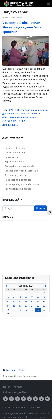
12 (20, 301)
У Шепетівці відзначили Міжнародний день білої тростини (22, 27)
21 (32, 305)
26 (20, 310)
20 (26, 305)
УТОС (13, 110)
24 (8, 310)
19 (20, 305)
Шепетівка (24, 110)
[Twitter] (23, 398)
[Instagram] (35, 398)
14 (32, 301)
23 (44, 305)
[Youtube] (47, 398)
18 (14, 305)
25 (14, 310)
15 (38, 301)
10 (8, 301)
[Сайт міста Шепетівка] (18, 3)
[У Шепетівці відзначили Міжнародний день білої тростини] (25, 50)
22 (38, 305)
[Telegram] (5, 398)
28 (32, 310)
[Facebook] (17, 398)
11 (14, 301)
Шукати (40, 208)
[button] (48, 3)
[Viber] (11, 398)
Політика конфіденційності (15, 392)
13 (26, 301)
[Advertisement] (26, 249)
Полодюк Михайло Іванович (20, 117)
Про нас (6, 387)
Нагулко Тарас (36, 113)
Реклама (17, 387)
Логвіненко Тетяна (14, 120)
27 (26, 310)
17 (8, 305)
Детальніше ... (10, 124)
